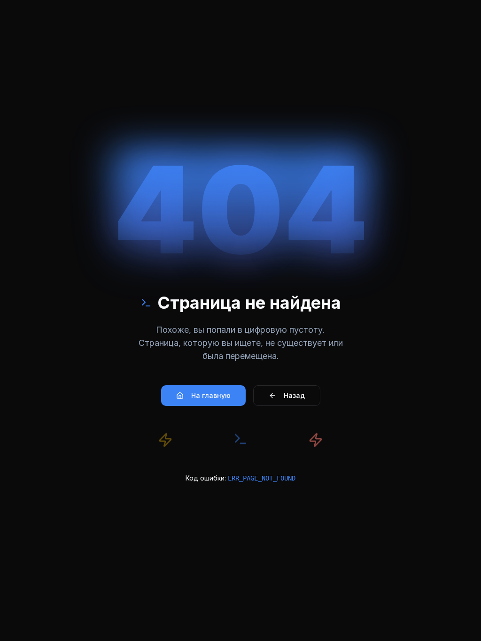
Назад (294, 395)
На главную (211, 395)
